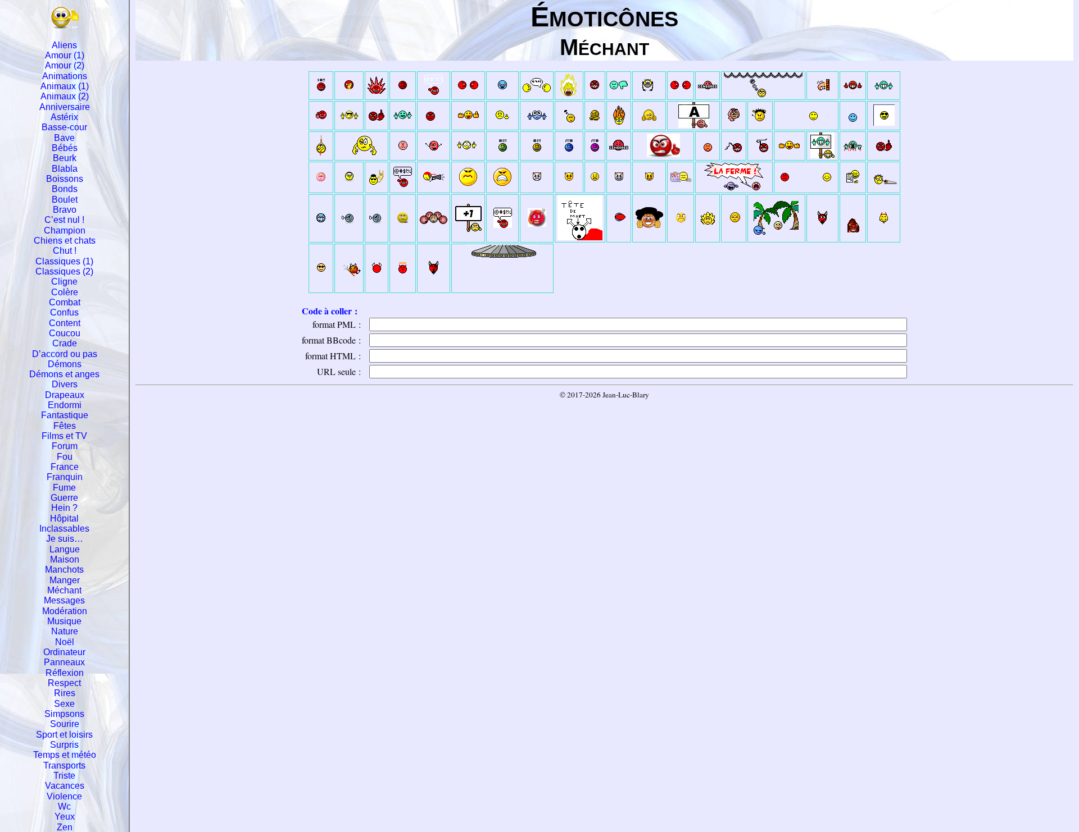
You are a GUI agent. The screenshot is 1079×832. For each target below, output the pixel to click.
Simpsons (64, 714)
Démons (64, 364)
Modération (64, 611)
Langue (64, 549)
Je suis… (64, 538)
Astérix (64, 117)
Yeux (65, 816)
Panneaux (64, 662)
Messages (64, 600)
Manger (64, 580)
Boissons (64, 179)
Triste (64, 775)
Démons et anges (64, 374)
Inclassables (64, 528)
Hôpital (64, 518)
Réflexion (65, 673)
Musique (64, 621)
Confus (64, 312)
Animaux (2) (64, 96)
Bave (64, 138)
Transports (64, 765)
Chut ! (64, 250)
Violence (64, 796)
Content (64, 323)
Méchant (64, 590)
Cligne (64, 281)
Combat (64, 302)
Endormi (64, 405)
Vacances (64, 785)
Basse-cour (64, 127)
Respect (64, 683)
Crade (64, 343)
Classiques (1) (64, 261)
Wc (64, 806)
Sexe (64, 703)
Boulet (65, 199)
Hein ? (64, 508)
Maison (64, 559)
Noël (64, 642)
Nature (64, 631)
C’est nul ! (64, 220)
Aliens (64, 45)
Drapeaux (64, 395)
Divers (65, 384)
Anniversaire (64, 107)
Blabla (65, 168)
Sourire (64, 724)
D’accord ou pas (64, 354)
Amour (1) (64, 55)
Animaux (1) (64, 86)
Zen (64, 827)
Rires (64, 693)
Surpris (64, 744)
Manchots (64, 569)
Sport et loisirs (64, 734)
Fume (64, 487)
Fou (64, 456)
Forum (65, 446)
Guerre (64, 497)
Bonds (65, 189)
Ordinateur (64, 652)
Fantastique (64, 415)
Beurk (64, 158)
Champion (64, 230)
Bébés (65, 148)
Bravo (64, 209)
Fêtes (64, 426)
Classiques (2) (64, 271)
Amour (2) (64, 65)
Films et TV (64, 436)
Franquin (65, 477)
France (65, 467)
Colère (64, 292)
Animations (64, 76)
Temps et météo (64, 755)
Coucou (64, 333)
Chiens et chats (65, 240)
